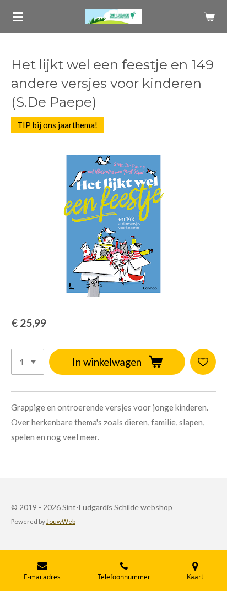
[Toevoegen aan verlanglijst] (203, 362)
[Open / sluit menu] (18, 17)
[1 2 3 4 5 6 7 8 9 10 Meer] (27, 362)
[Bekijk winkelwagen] (209, 17)
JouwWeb (60, 521)
